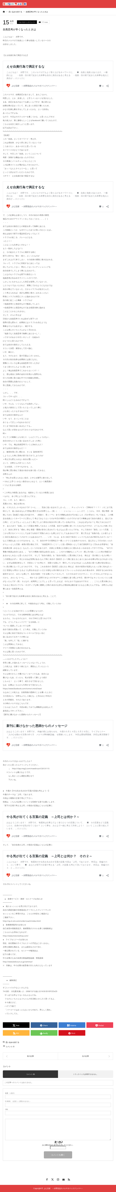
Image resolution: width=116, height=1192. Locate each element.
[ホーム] (4, 11)
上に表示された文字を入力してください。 (58, 1145)
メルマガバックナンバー (27, 22)
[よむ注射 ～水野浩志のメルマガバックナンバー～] (15, 4)
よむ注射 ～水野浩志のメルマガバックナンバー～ (63, 1188)
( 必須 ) (10, 1093)
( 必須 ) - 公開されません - (18, 1101)
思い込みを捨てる (12, 1042)
